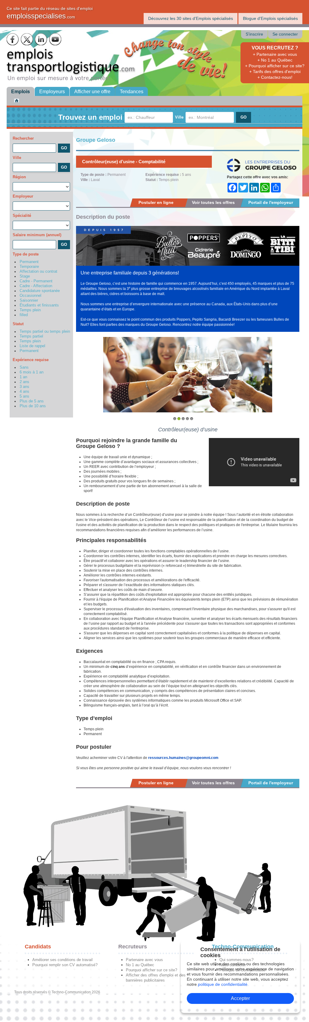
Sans (24, 367)
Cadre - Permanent (36, 281)
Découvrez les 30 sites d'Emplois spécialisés (190, 18)
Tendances (131, 91)
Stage (25, 276)
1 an (23, 377)
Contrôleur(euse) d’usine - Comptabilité (123, 161)
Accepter (240, 998)
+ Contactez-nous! (274, 77)
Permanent (29, 262)
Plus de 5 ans (32, 401)
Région (19, 177)
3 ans (24, 387)
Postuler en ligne (156, 202)
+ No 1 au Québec (274, 60)
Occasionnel (30, 296)
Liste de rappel (32, 346)
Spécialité (22, 215)
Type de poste (26, 254)
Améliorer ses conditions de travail (62, 959)
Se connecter (285, 34)
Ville (179, 117)
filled (24, 315)
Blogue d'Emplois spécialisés (270, 18)
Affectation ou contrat (38, 271)
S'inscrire (254, 34)
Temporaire (29, 267)
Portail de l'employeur (270, 202)
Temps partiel (31, 336)
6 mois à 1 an (31, 372)
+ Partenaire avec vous (275, 54)
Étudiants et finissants (39, 305)
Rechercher (23, 138)
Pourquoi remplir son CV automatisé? (64, 965)
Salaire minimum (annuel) (37, 235)
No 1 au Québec (140, 965)
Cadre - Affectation (36, 286)
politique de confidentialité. (223, 984)
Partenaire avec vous (144, 959)
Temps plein (30, 310)
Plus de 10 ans (33, 406)
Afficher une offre (92, 91)
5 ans (24, 396)
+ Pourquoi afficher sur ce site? (274, 65)
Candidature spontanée (40, 291)
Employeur (23, 196)
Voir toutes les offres (213, 202)
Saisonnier (29, 300)
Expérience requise (31, 359)
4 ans (24, 391)
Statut (18, 324)
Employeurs (52, 91)
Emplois (20, 91)
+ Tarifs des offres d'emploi (275, 71)
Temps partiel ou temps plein (45, 331)
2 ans (24, 382)
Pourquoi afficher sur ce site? (151, 970)
